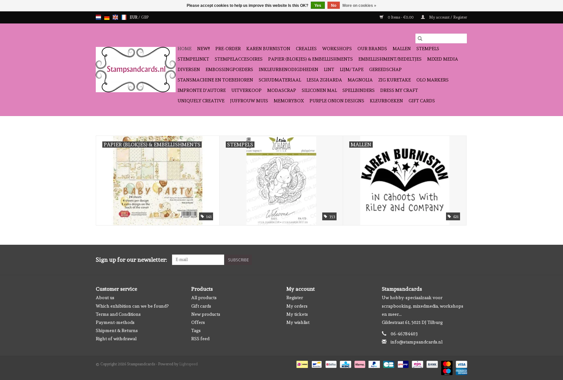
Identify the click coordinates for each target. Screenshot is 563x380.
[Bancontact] (316, 363)
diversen (189, 69)
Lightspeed (188, 364)
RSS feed (200, 338)
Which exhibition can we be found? (132, 306)
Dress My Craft (399, 90)
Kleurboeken (386, 100)
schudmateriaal (280, 79)
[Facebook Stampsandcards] (450, 260)
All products (204, 297)
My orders (297, 306)
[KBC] (345, 363)
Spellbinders (358, 90)
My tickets (297, 314)
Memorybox (289, 100)
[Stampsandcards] (136, 69)
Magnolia (360, 79)
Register (294, 297)
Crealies (306, 48)
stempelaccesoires (239, 59)
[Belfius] (330, 363)
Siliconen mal (319, 90)
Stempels (427, 48)
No (333, 5)
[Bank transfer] (431, 363)
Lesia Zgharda (324, 79)
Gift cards (422, 100)
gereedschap (385, 69)
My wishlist (298, 322)
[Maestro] (446, 370)
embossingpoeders (229, 69)
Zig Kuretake (394, 79)
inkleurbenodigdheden (288, 69)
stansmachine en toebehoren (215, 79)
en (115, 17)
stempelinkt (193, 59)
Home (185, 48)
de (106, 17)
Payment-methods (115, 322)
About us (105, 297)
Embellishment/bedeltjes (390, 59)
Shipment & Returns (117, 330)
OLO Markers (432, 79)
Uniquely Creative (201, 100)
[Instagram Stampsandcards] (462, 260)
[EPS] (417, 363)
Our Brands (372, 48)
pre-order (228, 48)
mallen (402, 48)
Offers (198, 322)
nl (98, 17)
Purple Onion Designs (337, 100)
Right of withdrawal (116, 338)
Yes (317, 5)
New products (205, 314)
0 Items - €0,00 (400, 17)
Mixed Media (442, 59)
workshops (337, 48)
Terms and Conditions (118, 314)
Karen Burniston (268, 48)
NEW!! (203, 48)
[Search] (420, 38)
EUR (134, 17)
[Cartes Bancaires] (388, 363)
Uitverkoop (246, 90)
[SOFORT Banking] (359, 363)
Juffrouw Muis (249, 100)
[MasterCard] (446, 363)
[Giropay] (402, 363)
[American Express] (460, 370)
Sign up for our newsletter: (131, 259)
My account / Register (447, 17)
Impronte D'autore (202, 90)
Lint (329, 69)
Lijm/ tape (352, 69)
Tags (196, 330)
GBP (145, 17)
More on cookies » (359, 5)
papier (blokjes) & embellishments (310, 59)
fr (123, 17)
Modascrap (281, 90)
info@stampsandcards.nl (416, 341)
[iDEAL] (301, 363)
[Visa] (460, 363)
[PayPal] (373, 363)
